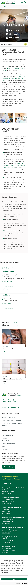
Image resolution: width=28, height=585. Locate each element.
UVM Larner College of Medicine (11, 420)
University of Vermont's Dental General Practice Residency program (14, 166)
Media (3, 446)
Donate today (8, 467)
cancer (4, 70)
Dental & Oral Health (8, 271)
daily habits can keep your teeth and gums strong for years (13, 78)
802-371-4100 (6, 513)
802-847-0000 (6, 493)
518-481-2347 (8, 304)
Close (14, 579)
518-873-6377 (6, 533)
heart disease (15, 68)
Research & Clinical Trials (9, 418)
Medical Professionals (8, 443)
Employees (5, 449)
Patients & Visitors (7, 435)
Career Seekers (6, 441)
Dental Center (6, 295)
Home (5, 6)
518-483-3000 (6, 543)
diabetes (22, 68)
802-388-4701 (6, 552)
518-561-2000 (6, 523)
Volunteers (5, 438)
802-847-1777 (8, 282)
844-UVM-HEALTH (11, 407)
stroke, (9, 68)
